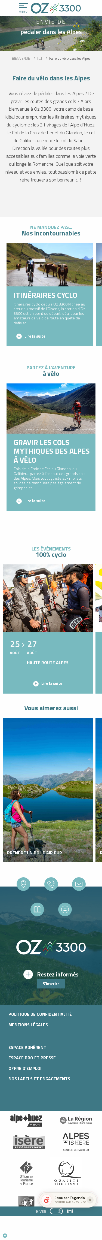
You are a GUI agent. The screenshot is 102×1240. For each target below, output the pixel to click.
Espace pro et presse (32, 1057)
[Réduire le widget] (90, 1199)
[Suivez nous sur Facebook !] (31, 1233)
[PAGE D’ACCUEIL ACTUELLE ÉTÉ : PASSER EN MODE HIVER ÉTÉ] (56, 1211)
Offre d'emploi (24, 1068)
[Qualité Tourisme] (66, 1173)
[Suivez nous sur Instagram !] (22, 1233)
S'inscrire (51, 984)
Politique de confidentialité (40, 1014)
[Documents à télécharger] (37, 909)
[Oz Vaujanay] (26, 1120)
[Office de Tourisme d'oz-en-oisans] (56, 8)
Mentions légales (28, 1024)
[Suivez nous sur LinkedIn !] (40, 1233)
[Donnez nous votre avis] (65, 909)
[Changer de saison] (58, 1211)
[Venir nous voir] (23, 884)
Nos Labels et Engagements (39, 1078)
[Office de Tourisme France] (26, 1173)
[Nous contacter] (79, 884)
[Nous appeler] (51, 884)
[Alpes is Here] (76, 1142)
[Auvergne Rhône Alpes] (75, 1120)
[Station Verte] (26, 1204)
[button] (51, 1233)
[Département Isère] (29, 1142)
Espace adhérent (27, 1047)
